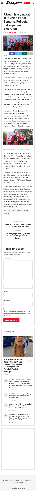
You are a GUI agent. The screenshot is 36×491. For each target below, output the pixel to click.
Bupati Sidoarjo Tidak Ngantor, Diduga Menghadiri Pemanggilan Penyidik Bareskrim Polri (20, 395)
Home (5, 11)
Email (5, 291)
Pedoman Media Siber (16, 480)
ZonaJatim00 (12, 32)
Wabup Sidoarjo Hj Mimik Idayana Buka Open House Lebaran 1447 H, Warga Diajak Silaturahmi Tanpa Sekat (20, 406)
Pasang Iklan (27, 480)
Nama (5, 283)
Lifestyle (10, 11)
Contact (5, 480)
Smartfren (7, 213)
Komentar (6, 259)
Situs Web (6, 300)
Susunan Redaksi (18, 482)
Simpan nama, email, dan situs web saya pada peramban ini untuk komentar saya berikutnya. (16, 313)
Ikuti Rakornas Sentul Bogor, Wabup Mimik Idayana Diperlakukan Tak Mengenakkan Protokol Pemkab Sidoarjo (12, 365)
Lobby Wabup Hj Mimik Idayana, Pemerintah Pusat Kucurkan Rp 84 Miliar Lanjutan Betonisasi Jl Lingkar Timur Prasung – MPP (19, 417)
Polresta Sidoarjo (22, 210)
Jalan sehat (11, 210)
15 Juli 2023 (23, 32)
